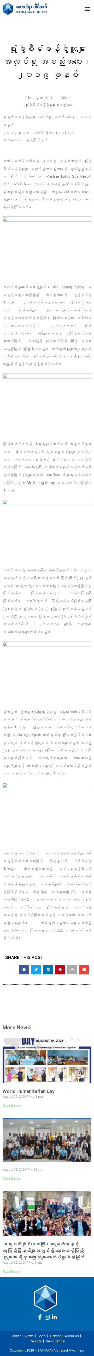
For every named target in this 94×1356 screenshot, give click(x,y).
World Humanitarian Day (29, 1091)
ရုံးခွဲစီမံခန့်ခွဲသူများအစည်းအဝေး (49, 105)
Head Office (55, 1341)
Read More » (12, 1106)
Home (16, 1336)
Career (55, 1336)
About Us (72, 1336)
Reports (36, 1341)
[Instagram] (47, 1317)
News (29, 1336)
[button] (87, 8)
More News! (17, 1027)
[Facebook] (40, 1317)
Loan (42, 1336)
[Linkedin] (54, 1317)
